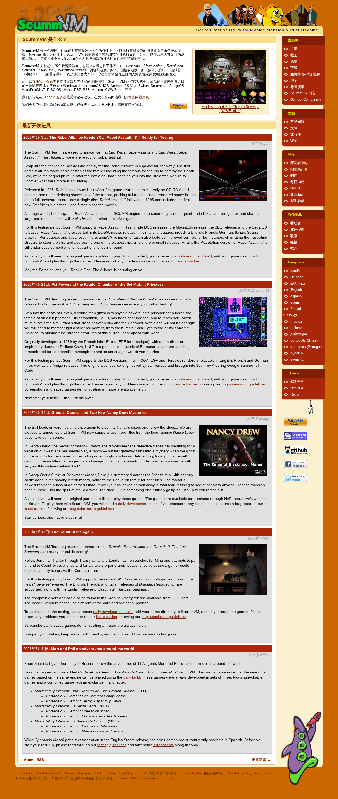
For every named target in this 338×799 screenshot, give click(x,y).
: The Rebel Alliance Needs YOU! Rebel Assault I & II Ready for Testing (98, 137)
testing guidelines (111, 745)
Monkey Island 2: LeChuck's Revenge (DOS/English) (230, 109)
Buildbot (296, 195)
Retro (294, 394)
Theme (293, 373)
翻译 (293, 176)
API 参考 (297, 201)
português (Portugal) (306, 347)
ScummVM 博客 (303, 93)
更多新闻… (261, 760)
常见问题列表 (138, 97)
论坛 (293, 61)
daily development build (192, 256)
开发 (291, 154)
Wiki (293, 141)
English (296, 290)
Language (296, 262)
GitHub (295, 188)
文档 (291, 113)
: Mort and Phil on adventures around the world (78, 649)
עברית (287, 315)
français (296, 309)
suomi (295, 302)
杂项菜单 (295, 215)
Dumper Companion (305, 99)
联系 (293, 236)
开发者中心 (299, 163)
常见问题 (297, 122)
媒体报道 (297, 229)
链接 (293, 242)
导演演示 (297, 87)
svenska (296, 359)
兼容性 (295, 134)
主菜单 (293, 40)
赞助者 (295, 223)
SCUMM (296, 382)
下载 (293, 68)
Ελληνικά (297, 283)
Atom (28, 760)
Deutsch (296, 277)
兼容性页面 (44, 81)
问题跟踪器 (299, 169)
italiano (296, 328)
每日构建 (297, 182)
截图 (293, 55)
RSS (40, 760)
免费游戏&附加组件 (305, 74)
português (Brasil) (304, 340)
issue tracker (188, 261)
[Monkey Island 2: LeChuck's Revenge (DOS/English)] (230, 103)
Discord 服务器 (55, 97)
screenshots (163, 745)
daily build (131, 677)
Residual (297, 388)
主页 (293, 49)
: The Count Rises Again (58, 532)
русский (296, 353)
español (296, 296)
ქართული (298, 334)
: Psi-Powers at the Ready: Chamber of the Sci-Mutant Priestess (93, 284)
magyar (296, 321)
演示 (293, 80)
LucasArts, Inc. (190, 773)
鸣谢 (293, 248)
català (295, 271)
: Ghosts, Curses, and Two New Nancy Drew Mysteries (85, 412)
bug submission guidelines (244, 384)
